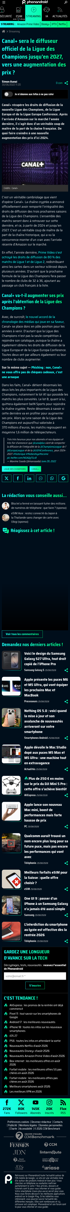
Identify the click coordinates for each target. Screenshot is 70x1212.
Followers (21, 1110)
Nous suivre (63, 478)
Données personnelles (50, 1125)
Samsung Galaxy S (34, 670)
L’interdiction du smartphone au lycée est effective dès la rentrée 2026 (46, 929)
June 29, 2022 (48, 461)
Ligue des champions (15, 469)
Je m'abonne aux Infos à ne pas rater (34, 94)
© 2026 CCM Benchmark (47, 1128)
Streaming (33, 16)
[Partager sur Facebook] (18, 478)
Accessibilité (25, 1128)
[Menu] (3, 2)
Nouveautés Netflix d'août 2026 (29, 1046)
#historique (19, 454)
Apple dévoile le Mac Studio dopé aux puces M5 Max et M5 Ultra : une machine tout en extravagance (45, 755)
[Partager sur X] (6, 478)
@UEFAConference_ (43, 450)
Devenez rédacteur (41, 1122)
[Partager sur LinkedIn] (29, 478)
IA (47, 16)
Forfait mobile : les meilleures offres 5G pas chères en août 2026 (36, 1071)
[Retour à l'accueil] (35, 2)
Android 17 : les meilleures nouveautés (32, 1022)
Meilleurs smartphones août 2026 (30, 1086)
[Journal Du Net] (19, 1152)
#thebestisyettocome (37, 454)
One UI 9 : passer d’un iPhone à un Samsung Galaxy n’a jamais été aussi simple (46, 903)
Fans (7, 1110)
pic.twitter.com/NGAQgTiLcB (21, 458)
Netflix (62, 24)
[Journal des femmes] (19, 1145)
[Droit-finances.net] (19, 1160)
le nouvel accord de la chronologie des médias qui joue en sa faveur (33, 319)
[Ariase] (50, 1167)
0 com (59, 83)
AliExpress (30, 795)
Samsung (29, 915)
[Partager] (66, 83)
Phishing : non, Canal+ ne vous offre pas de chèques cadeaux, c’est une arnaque (32, 372)
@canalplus (39, 443)
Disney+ (45, 24)
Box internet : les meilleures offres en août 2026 (35, 1062)
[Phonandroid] (8, 1179)
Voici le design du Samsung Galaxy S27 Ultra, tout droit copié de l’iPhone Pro (45, 658)
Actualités (59, 16)
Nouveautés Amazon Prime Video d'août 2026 (37, 1056)
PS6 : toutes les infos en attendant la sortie (35, 1041)
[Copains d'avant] (50, 1160)
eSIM (17, 17)
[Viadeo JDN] (19, 1167)
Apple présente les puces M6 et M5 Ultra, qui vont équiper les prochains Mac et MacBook (46, 687)
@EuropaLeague (15, 450)
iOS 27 (13, 1036)
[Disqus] (35, 583)
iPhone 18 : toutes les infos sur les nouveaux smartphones (36, 1028)
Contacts (58, 1122)
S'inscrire (35, 985)
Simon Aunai (9, 81)
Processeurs (30, 701)
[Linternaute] (50, 1152)
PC (25, 826)
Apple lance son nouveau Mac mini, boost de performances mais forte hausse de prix (43, 812)
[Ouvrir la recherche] (65, 2)
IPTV (54, 24)
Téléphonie (30, 863)
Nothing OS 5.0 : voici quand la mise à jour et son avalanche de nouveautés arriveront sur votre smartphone (45, 721)
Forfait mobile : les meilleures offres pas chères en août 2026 (34, 1079)
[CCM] (50, 1145)
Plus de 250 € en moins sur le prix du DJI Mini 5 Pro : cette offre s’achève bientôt (45, 783)
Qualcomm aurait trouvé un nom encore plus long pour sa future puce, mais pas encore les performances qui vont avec (46, 846)
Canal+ (35, 469)
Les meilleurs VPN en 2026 (26, 1091)
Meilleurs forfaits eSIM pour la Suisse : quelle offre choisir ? (45, 877)
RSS (63, 1110)
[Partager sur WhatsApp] (52, 478)
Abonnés (35, 1110)
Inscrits (49, 1110)
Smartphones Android (36, 738)
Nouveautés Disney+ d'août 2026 (29, 1051)
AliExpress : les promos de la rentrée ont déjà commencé (36, 1006)
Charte (13, 1128)
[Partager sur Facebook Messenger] (41, 478)
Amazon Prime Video (28, 24)
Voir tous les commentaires (22, 634)
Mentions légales (28, 1125)
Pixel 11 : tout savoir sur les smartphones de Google (35, 1015)
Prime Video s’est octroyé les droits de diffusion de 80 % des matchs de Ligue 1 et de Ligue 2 (32, 257)
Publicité (12, 1125)
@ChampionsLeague (50, 447)
